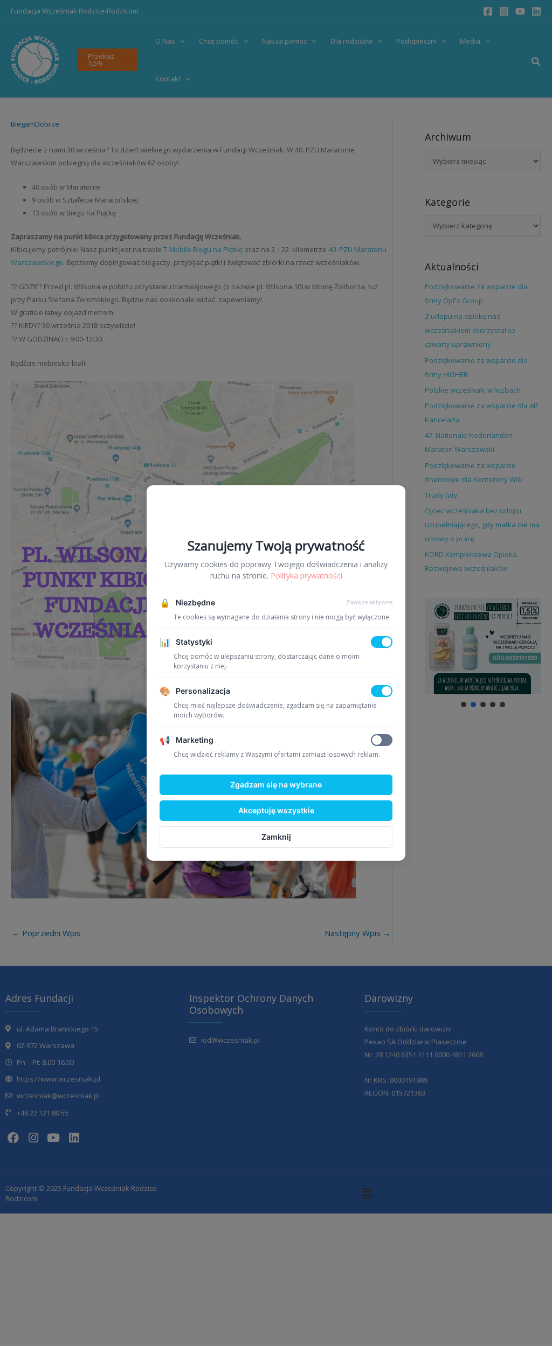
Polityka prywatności (306, 575)
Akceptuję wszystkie (276, 810)
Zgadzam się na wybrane (276, 784)
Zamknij (276, 836)
